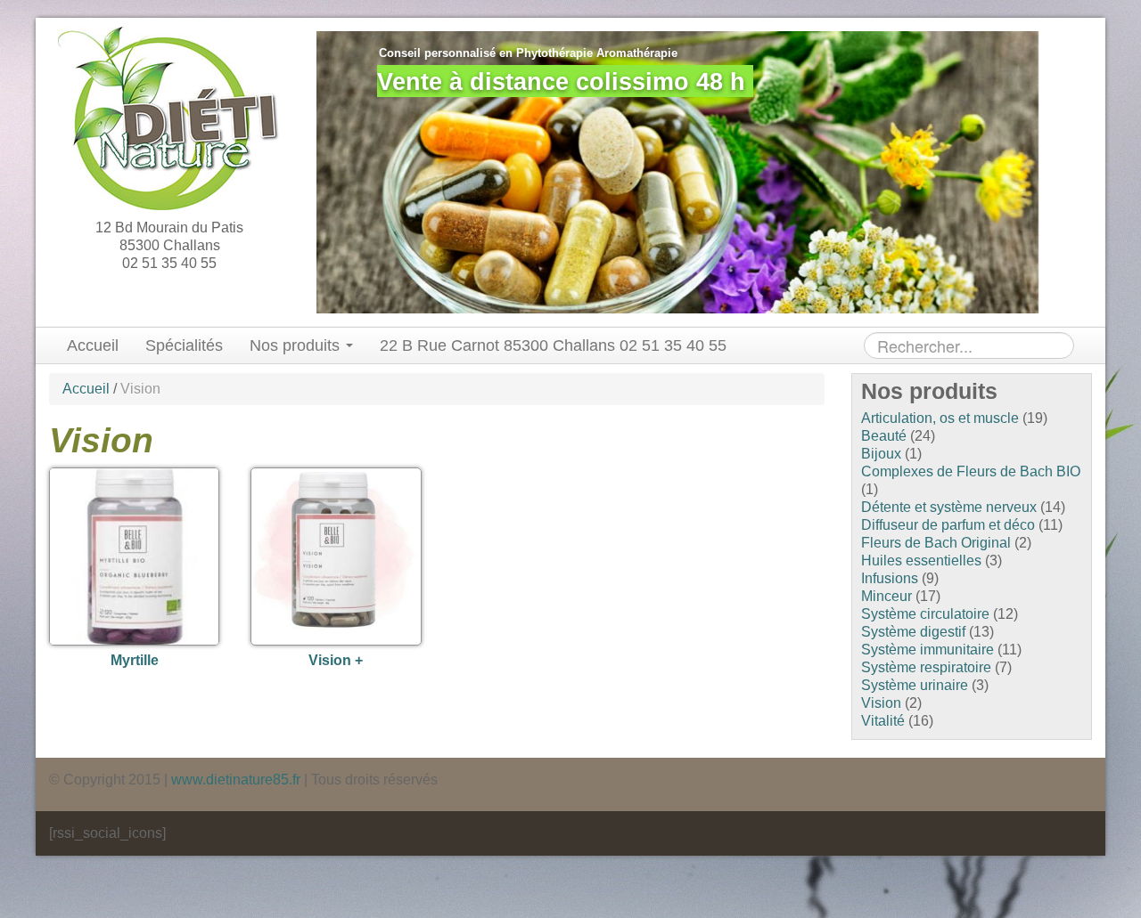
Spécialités (184, 345)
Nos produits (297, 345)
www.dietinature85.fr (235, 779)
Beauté (884, 435)
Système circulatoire (925, 613)
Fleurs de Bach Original (936, 542)
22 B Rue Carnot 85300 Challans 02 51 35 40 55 (553, 345)
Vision (881, 703)
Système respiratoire (926, 667)
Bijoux (881, 453)
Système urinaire (914, 685)
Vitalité (883, 720)
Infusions (889, 578)
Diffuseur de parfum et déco (948, 524)
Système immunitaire (927, 649)
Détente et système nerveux (949, 507)
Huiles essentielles (921, 560)
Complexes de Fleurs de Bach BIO (970, 471)
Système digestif (913, 631)
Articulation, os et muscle (940, 418)
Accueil (93, 345)
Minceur (886, 596)
